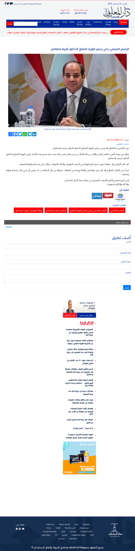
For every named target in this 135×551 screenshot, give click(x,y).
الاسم (128, 241)
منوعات (46, 22)
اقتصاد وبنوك (108, 23)
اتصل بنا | (23, 3)
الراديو (64, 535)
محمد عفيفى (123, 143)
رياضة (64, 22)
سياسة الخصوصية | (34, 3)
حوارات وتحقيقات (78, 535)
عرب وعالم (88, 23)
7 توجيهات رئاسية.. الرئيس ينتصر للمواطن (86, 305)
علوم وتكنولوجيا (50, 531)
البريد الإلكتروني (125, 252)
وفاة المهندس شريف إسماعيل (28, 210)
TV (56, 535)
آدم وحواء (73, 539)
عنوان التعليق (126, 261)
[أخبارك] (108, 195)
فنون (63, 531)
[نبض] (97, 195)
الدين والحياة (80, 23)
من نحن (61, 539)
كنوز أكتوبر (46, 535)
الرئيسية (123, 22)
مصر (116, 22)
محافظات (97, 22)
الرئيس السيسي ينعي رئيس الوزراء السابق (88, 210)
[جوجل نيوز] (120, 197)
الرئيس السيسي (117, 210)
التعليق (128, 272)
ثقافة (71, 22)
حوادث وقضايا (56, 23)
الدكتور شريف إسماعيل (56, 210)
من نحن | (16, 3)
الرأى (92, 535)
